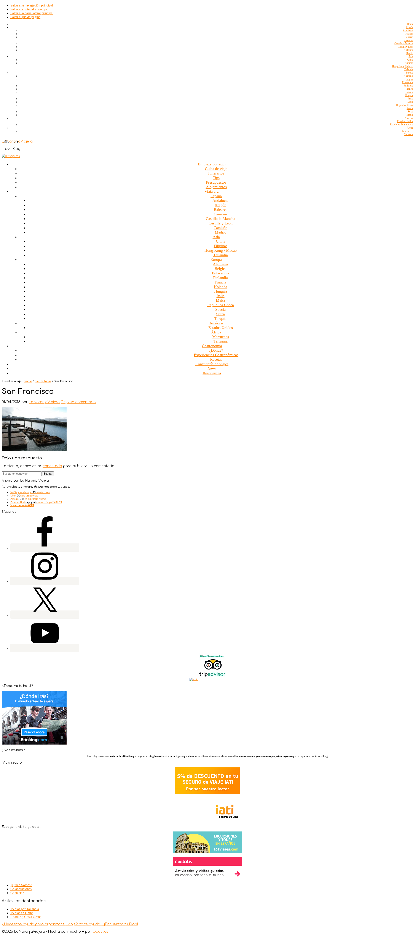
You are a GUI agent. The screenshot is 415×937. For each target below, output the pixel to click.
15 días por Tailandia (24, 909)
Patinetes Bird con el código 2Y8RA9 (36, 502)
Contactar (17, 893)
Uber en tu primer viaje (24, 495)
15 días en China (21, 913)
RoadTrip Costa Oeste (25, 917)
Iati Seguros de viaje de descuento (30, 492)
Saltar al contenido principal (29, 9)
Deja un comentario (78, 402)
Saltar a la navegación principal (31, 5)
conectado (52, 466)
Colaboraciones (21, 889)
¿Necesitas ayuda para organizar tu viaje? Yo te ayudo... (70, 924)
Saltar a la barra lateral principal (31, 13)
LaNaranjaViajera (17, 141)
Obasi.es (100, 932)
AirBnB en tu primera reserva (28, 498)
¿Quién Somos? (21, 885)
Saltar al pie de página (25, 17)
